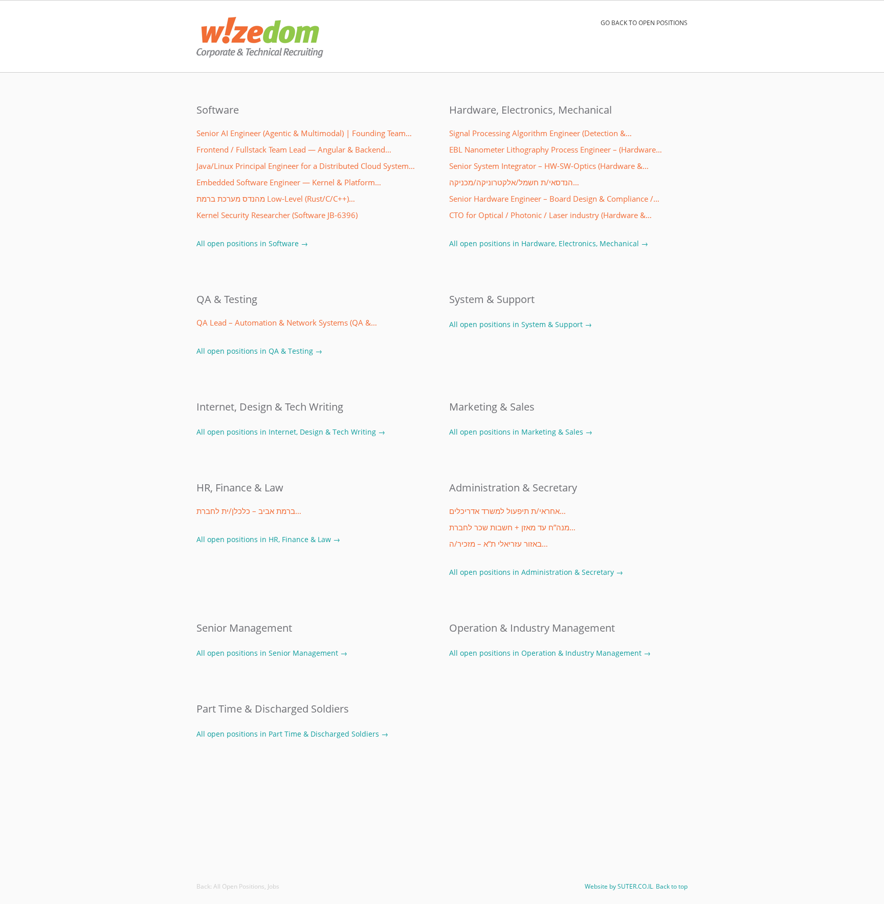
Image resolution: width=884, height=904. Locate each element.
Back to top (672, 886)
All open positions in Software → (252, 243)
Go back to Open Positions (644, 22)
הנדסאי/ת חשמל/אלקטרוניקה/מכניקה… (514, 182)
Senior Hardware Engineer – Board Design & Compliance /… (554, 198)
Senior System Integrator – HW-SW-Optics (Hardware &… (549, 166)
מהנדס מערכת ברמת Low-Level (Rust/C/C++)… (275, 198)
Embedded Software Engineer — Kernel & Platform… (288, 182)
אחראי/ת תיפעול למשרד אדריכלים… (507, 511)
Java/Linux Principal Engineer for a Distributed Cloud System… (305, 166)
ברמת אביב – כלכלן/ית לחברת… (248, 511)
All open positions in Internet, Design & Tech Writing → (290, 432)
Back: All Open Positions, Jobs (237, 886)
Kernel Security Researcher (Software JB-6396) (277, 215)
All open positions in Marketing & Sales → (520, 432)
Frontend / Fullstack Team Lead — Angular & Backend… (293, 149)
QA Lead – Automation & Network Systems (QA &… (286, 322)
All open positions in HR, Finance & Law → (268, 539)
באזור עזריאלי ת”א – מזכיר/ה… (498, 544)
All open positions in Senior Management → (271, 653)
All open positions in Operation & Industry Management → (550, 653)
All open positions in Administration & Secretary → (536, 572)
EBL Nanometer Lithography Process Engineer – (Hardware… (555, 149)
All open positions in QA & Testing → (259, 351)
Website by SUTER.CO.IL (619, 886)
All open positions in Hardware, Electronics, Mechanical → (548, 243)
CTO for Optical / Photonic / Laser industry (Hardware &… (550, 215)
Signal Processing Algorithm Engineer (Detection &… (540, 133)
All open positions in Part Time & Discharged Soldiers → (292, 734)
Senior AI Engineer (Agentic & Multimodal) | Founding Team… (304, 133)
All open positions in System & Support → (520, 324)
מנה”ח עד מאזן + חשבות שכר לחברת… (512, 527)
